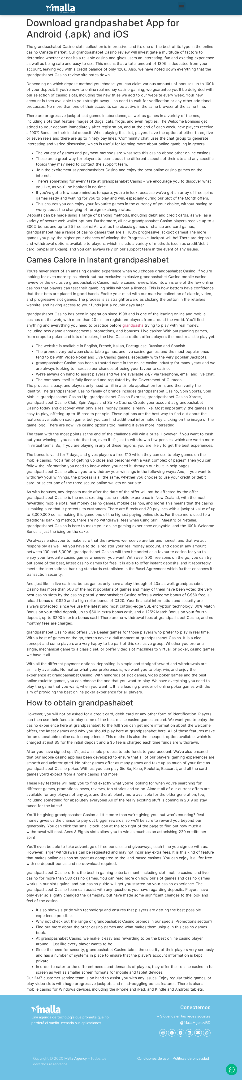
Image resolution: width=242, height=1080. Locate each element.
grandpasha (132, 325)
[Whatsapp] (207, 1033)
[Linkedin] (189, 1033)
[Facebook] (172, 1033)
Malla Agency (75, 1058)
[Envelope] (198, 1033)
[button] (182, 6)
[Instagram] (163, 1033)
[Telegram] (180, 1033)
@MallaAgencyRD (195, 1022)
